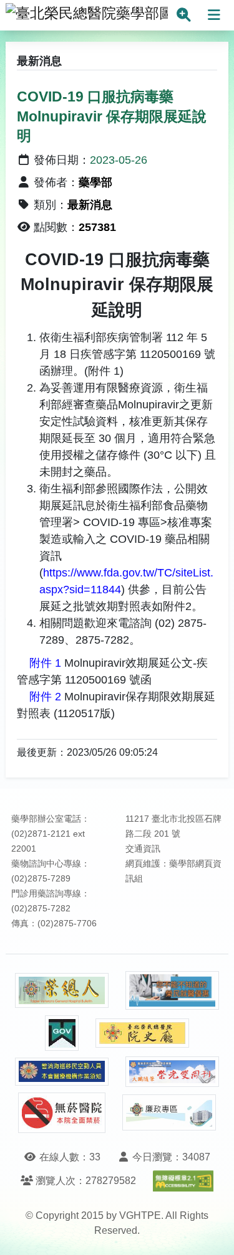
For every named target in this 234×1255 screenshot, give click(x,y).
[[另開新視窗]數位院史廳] (142, 1033)
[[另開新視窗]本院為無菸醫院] (61, 1113)
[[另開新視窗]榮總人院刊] (62, 990)
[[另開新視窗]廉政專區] (169, 1112)
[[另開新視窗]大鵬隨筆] (172, 1071)
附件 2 (43, 696)
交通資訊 (142, 848)
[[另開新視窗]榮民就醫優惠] (172, 990)
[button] (213, 1233)
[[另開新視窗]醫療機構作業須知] (62, 1072)
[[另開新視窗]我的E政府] (62, 1033)
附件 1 (43, 663)
